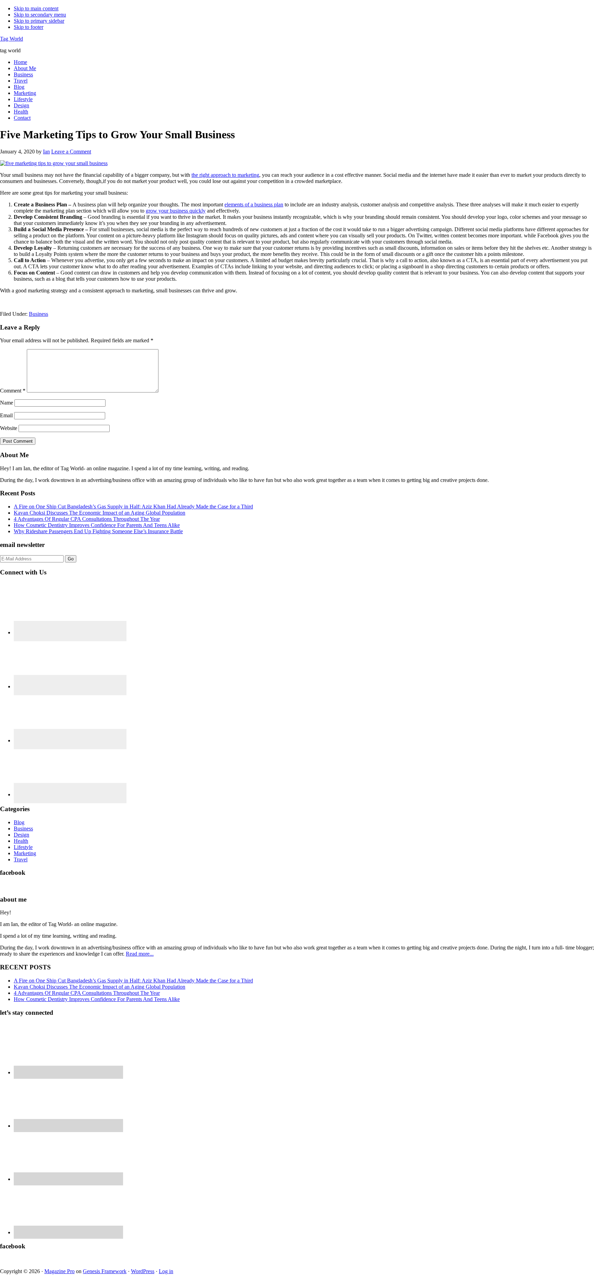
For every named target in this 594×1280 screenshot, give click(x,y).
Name (6, 403)
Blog (19, 822)
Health (21, 841)
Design (21, 835)
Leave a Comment (71, 151)
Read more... (140, 954)
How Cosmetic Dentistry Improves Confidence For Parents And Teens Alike (97, 525)
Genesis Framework (104, 1271)
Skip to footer (28, 27)
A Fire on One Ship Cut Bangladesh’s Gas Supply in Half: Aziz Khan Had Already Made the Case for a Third (133, 506)
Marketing (25, 853)
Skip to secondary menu (40, 15)
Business (38, 314)
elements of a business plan (253, 204)
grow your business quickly (176, 211)
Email (6, 415)
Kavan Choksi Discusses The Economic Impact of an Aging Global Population (99, 513)
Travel (21, 859)
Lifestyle (23, 847)
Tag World (11, 39)
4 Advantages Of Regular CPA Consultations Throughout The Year (87, 519)
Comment (12, 391)
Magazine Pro (59, 1271)
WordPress (142, 1271)
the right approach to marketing (225, 175)
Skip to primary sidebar (39, 21)
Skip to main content (36, 8)
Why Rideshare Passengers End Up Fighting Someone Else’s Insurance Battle (98, 531)
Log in (166, 1271)
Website (8, 428)
